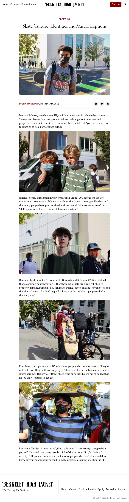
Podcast (122, 489)
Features (64, 18)
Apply (101, 489)
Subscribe (111, 489)
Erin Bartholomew (30, 103)
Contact (73, 489)
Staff (81, 489)
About (64, 489)
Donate (116, 4)
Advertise (91, 489)
